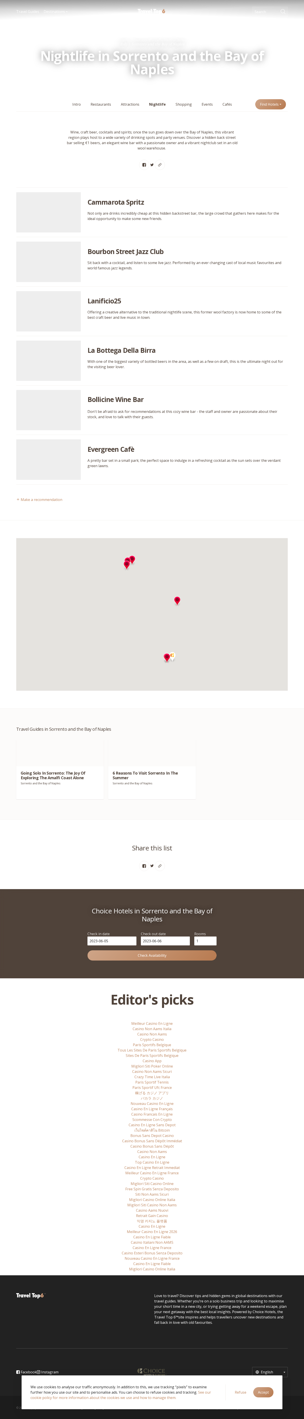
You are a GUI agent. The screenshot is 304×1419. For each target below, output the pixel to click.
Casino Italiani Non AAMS (152, 1242)
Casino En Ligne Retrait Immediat (152, 1167)
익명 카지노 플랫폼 (152, 1221)
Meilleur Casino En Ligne (152, 1023)
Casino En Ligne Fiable (152, 1237)
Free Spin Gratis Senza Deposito (152, 1189)
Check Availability (152, 955)
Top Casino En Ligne (152, 1162)
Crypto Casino (152, 1039)
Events (207, 104)
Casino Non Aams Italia (152, 1028)
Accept (263, 1392)
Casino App (152, 1060)
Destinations (55, 11)
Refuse (240, 1392)
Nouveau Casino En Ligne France (152, 1258)
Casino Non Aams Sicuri (152, 1071)
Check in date (98, 933)
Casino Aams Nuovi (152, 1210)
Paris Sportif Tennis (152, 1082)
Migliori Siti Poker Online (152, 1066)
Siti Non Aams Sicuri (152, 1194)
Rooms (200, 933)
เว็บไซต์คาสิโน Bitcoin (152, 1130)
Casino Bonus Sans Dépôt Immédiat (152, 1140)
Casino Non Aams (152, 1034)
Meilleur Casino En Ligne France (152, 1173)
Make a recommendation (41, 499)
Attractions (130, 104)
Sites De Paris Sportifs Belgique (152, 1055)
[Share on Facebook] (144, 165)
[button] (127, 566)
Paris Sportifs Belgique (152, 1044)
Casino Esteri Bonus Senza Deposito (152, 1253)
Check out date (153, 933)
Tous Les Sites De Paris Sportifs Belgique (152, 1050)
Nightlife (157, 104)
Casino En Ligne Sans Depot (152, 1124)
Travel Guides (27, 11)
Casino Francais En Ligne (152, 1114)
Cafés (227, 104)
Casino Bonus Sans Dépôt (152, 1146)
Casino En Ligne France (152, 1247)
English (266, 1372)
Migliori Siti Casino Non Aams (152, 1205)
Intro (76, 104)
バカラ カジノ (152, 1098)
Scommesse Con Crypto (152, 1119)
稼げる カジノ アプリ (152, 1092)
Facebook (28, 1372)
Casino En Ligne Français (152, 1108)
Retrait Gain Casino (152, 1215)
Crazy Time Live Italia (152, 1076)
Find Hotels (270, 104)
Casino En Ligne (152, 1157)
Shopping (184, 104)
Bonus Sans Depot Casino (152, 1135)
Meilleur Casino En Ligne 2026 (152, 1231)
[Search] (284, 12)
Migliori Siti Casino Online (152, 1183)
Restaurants (101, 104)
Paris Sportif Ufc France (152, 1087)
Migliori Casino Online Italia (152, 1199)
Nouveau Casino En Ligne (152, 1103)
